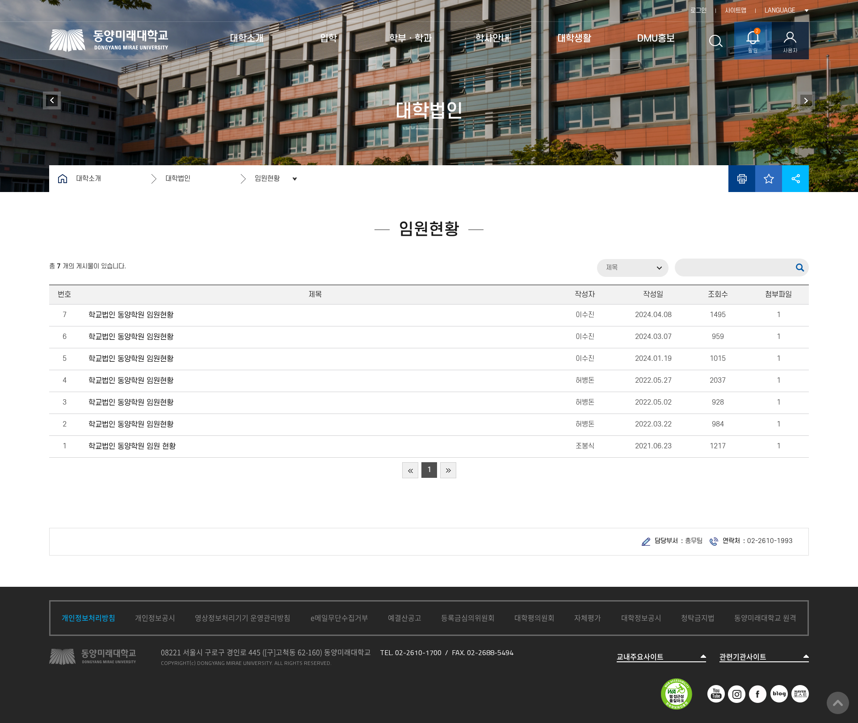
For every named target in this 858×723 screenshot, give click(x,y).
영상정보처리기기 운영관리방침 (242, 617)
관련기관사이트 (742, 657)
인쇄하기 (741, 178)
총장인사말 (806, 100)
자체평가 (587, 617)
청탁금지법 (698, 617)
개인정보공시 (155, 617)
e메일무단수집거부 (339, 617)
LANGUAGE (780, 10)
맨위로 (838, 703)
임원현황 (267, 179)
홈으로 (62, 178)
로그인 (698, 10)
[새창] (716, 689)
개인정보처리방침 (88, 617)
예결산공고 (404, 617)
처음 (410, 470)
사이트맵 (735, 10)
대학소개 (88, 179)
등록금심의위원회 (468, 617)
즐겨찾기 (768, 178)
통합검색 (715, 40)
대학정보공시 (641, 617)
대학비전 (52, 100)
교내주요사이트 (640, 657)
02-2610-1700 (418, 652)
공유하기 (795, 178)
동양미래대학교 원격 (765, 617)
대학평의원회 (534, 617)
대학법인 (177, 179)
